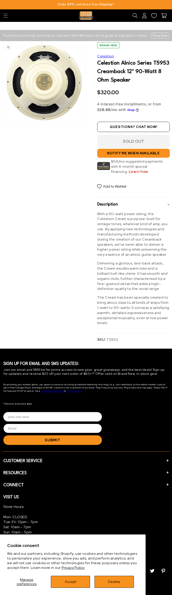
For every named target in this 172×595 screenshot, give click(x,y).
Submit (52, 440)
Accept (70, 581)
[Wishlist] (154, 16)
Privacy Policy (73, 567)
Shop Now (160, 36)
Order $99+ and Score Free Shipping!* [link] (86, 4)
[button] (6, 16)
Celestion (105, 56)
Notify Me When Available (133, 153)
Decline (114, 581)
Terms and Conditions (52, 391)
